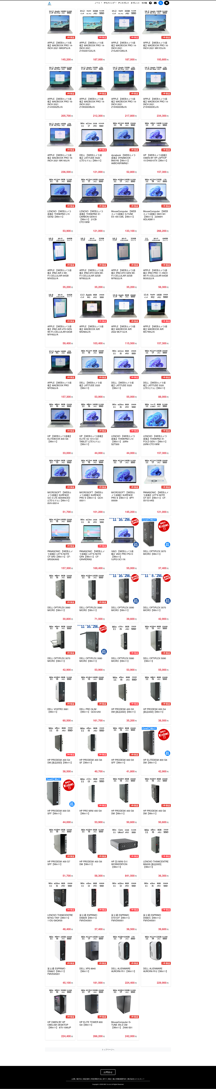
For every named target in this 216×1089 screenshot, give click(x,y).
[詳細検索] (160, 3)
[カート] (166, 3)
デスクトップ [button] (109, 2)
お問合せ (108, 1072)
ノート (98, 2)
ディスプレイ (123, 2)
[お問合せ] (155, 3)
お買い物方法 (77, 1079)
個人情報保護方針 (119, 1079)
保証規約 (86, 1079)
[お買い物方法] (150, 3)
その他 (144, 2)
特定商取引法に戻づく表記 (101, 1079)
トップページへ (108, 1049)
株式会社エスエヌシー (136, 1079)
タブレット (135, 2)
